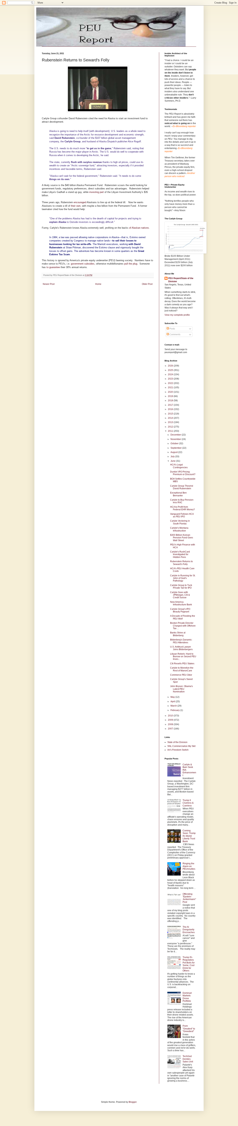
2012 (171, 426)
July (173, 456)
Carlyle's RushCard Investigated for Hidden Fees (180, 554)
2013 (171, 422)
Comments (174, 334)
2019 (171, 396)
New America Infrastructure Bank (181, 603)
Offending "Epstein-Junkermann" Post (189, 898)
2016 (171, 409)
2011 (171, 431)
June (173, 461)
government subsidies (82, 263)
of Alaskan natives (139, 227)
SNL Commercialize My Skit (181, 746)
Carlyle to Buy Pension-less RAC (182, 501)
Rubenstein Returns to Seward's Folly (181, 562)
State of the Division (177, 742)
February (175, 710)
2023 (171, 378)
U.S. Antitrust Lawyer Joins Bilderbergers (181, 648)
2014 (171, 418)
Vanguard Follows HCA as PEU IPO (182, 515)
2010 (171, 715)
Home (98, 284)
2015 (171, 413)
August (174, 452)
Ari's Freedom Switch (178, 750)
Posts (172, 328)
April (173, 701)
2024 (171, 374)
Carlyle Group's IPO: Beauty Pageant (180, 610)
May (173, 697)
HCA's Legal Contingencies (179, 466)
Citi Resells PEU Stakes (182, 663)
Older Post (147, 284)
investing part (96, 192)
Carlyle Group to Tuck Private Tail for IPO (181, 586)
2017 (171, 405)
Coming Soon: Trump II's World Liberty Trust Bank (189, 836)
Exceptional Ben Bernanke (178, 494)
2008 (171, 724)
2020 (171, 392)
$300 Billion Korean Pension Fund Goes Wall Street (181, 538)
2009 (171, 720)
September (176, 448)
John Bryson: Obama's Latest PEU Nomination (181, 689)
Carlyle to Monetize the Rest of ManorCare (181, 669)
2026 (171, 365)
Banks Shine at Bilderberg (177, 634)
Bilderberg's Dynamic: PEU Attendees (181, 641)
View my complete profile (177, 315)
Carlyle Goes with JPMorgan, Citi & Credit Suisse (180, 595)
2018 (171, 400)
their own (76, 205)
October (175, 443)
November (176, 439)
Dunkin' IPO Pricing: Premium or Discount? (182, 473)
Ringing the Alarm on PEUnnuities (189, 866)
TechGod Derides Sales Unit (188, 1059)
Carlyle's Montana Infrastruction (179, 529)
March (174, 705)
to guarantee (53, 267)
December (176, 434)
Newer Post (48, 284)
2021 (171, 387)
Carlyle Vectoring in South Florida (180, 522)
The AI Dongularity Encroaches (189, 930)
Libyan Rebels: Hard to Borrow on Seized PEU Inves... (183, 657)
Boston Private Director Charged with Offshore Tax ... (183, 626)
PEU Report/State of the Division (180, 280)
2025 (171, 370)
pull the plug (130, 263)
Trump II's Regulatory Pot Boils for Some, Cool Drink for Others (189, 964)
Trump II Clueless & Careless (188, 803)
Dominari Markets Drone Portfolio (187, 997)
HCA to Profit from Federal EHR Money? (182, 508)
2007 (171, 728)
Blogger (132, 1102)
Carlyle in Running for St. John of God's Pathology (182, 578)
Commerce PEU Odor (181, 675)
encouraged (80, 202)
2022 (171, 383)
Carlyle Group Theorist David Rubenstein (181, 487)
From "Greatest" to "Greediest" (189, 1029)
